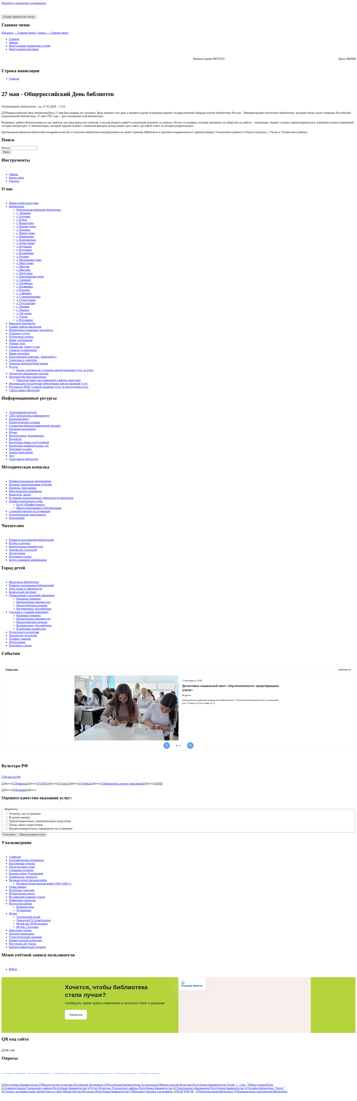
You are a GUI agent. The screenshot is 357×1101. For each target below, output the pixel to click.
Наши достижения (20, 340)
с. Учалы (22, 316)
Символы (15, 856)
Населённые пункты (22, 863)
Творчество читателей (23, 549)
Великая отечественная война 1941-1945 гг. (44, 883)
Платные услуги (19, 333)
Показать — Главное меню (18, 32)
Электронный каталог (23, 412)
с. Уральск (22, 310)
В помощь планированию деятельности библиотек (41, 497)
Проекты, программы (22, 487)
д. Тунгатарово (25, 303)
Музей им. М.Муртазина (32, 923)
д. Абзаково (23, 213)
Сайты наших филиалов (24, 390)
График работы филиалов (25, 326)
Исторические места (22, 893)
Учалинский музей (28, 916)
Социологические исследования (29, 511)
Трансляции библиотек (23, 459)
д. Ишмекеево (25, 236)
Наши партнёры (19, 353)
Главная (14, 39)
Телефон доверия (20, 638)
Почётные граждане (21, 890)
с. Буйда (21, 219)
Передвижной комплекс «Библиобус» (33, 356)
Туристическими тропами (25, 937)
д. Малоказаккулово (29, 259)
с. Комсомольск (26, 239)
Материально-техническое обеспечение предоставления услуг (48, 383)
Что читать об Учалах (22, 943)
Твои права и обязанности (25, 588)
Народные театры (20, 930)
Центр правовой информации (28, 559)
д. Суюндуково (26, 300)
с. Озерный (23, 279)
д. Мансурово (25, 263)
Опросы (14, 181)
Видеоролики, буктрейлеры (26, 435)
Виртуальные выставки (24, 49)
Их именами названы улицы (27, 896)
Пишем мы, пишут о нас (24, 346)
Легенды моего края (22, 866)
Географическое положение (26, 860)
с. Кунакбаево (25, 253)
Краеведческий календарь (25, 940)
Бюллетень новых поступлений (29, 442)
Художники (23, 910)
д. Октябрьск (24, 283)
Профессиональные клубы (26, 501)
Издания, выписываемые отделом (30, 484)
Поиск (5, 147)
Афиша (13, 42)
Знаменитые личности (23, 876)
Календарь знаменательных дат (29, 445)
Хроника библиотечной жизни (28, 363)
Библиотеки (16, 206)
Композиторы (25, 906)
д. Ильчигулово (26, 226)
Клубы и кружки (19, 543)
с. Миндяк (22, 266)
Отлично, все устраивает (25, 813)
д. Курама (22, 256)
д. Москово (23, 269)
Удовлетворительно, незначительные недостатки (40, 821)
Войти (13, 969)
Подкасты (15, 439)
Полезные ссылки (20, 449)
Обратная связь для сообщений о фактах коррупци (48, 380)
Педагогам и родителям (24, 632)
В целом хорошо (19, 817)
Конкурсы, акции (20, 494)
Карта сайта (16, 177)
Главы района (17, 886)
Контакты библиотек (22, 323)
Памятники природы (22, 900)
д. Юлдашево (24, 320)
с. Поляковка (24, 286)
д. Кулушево (24, 249)
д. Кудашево (24, 246)
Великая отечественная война (28, 880)
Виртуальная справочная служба (29, 45)
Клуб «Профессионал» (30, 504)
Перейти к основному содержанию (23, 3)
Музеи (13, 432)
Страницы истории (21, 870)
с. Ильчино (23, 229)
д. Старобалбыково (28, 296)
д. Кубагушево (25, 243)
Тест (12, 455)
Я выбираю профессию (31, 628)
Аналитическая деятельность (27, 514)
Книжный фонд (19, 419)
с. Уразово (22, 306)
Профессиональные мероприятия (30, 481)
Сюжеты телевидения (23, 350)
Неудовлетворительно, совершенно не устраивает (41, 828)
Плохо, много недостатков (26, 824)
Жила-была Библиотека (24, 582)
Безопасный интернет (23, 592)
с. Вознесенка (25, 223)
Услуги (13, 366)
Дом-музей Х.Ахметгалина (33, 920)
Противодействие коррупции (27, 376)
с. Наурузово (24, 273)
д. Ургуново (24, 313)
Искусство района (20, 903)
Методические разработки (25, 491)
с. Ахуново (23, 216)
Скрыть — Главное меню (52, 32)
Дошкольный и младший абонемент (32, 595)
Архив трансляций (21, 452)
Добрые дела (17, 343)
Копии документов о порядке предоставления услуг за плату (55, 370)
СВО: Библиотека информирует (29, 415)
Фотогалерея (17, 553)
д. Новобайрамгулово (30, 276)
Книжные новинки (28, 598)
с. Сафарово (24, 293)
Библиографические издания (27, 947)
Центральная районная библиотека (38, 209)
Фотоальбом (17, 517)
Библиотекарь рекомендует (26, 546)
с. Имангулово (25, 233)
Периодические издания (24, 422)
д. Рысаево (23, 289)
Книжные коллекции (22, 429)
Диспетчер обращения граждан (29, 373)
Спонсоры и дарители (23, 360)
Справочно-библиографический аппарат (35, 425)
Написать (76, 1014)
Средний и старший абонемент (29, 612)
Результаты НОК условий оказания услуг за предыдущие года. (49, 386)
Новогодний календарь (23, 203)
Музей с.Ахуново (27, 927)
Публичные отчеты (21, 336)
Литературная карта (21, 933)
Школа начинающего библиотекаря (38, 507)
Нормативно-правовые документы (31, 330)
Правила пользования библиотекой (31, 539)
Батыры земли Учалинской (26, 873)
